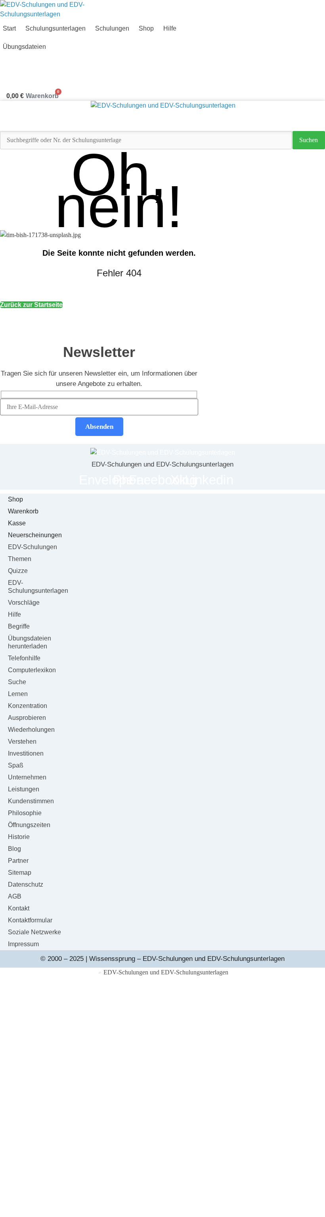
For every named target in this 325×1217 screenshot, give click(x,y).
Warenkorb (23, 511)
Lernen (18, 693)
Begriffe (19, 626)
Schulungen (112, 28)
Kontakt (18, 908)
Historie (19, 836)
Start (162, 1014)
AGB (14, 896)
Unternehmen (27, 777)
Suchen (308, 140)
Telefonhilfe (24, 658)
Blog (14, 848)
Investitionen (26, 753)
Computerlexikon (32, 670)
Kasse (17, 523)
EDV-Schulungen (32, 547)
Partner (18, 860)
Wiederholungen (31, 729)
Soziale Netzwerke (34, 932)
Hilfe (169, 28)
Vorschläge (24, 602)
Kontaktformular (30, 920)
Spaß (15, 765)
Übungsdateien (162, 1123)
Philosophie (25, 813)
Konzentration (27, 705)
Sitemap (19, 872)
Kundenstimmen (31, 801)
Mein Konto (162, 1162)
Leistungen (23, 789)
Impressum (23, 944)
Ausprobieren (27, 717)
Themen (19, 558)
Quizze (18, 570)
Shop (146, 28)
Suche (17, 682)
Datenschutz (25, 884)
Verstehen (22, 741)
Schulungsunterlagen (55, 28)
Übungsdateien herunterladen (29, 642)
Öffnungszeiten (29, 825)
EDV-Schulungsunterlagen (38, 586)
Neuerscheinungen (35, 535)
